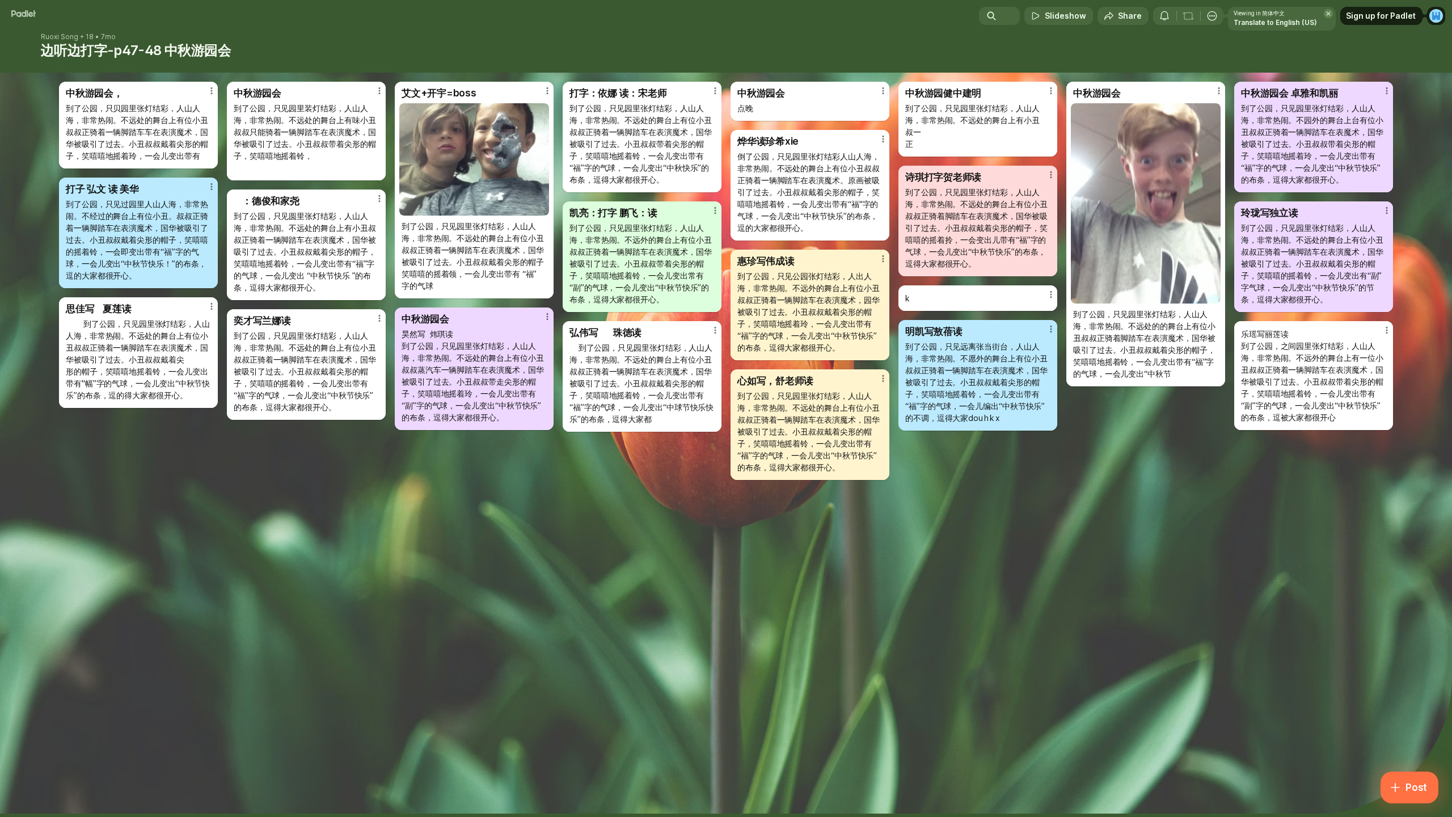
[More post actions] (211, 90)
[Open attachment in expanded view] (474, 159)
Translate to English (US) (1275, 22)
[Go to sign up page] (1436, 16)
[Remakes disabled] (1188, 16)
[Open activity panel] (1164, 16)
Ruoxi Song (59, 37)
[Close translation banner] (1328, 13)
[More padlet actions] (1212, 16)
